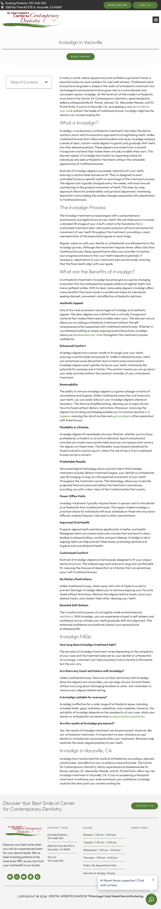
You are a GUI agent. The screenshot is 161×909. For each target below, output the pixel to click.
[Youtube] (24, 877)
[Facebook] (10, 877)
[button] (156, 19)
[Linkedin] (31, 877)
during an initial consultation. (127, 716)
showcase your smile (90, 335)
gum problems (122, 416)
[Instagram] (17, 877)
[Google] (37, 877)
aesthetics (66, 616)
